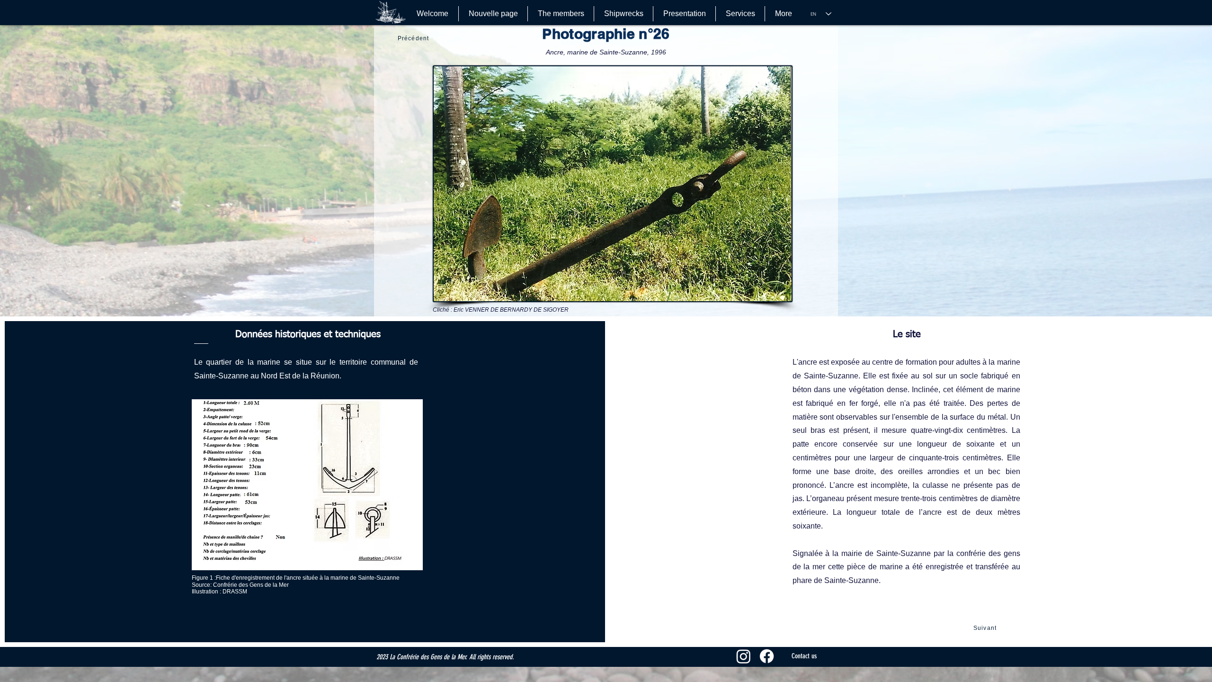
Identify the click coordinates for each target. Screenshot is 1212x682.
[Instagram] (743, 656)
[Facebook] (767, 656)
